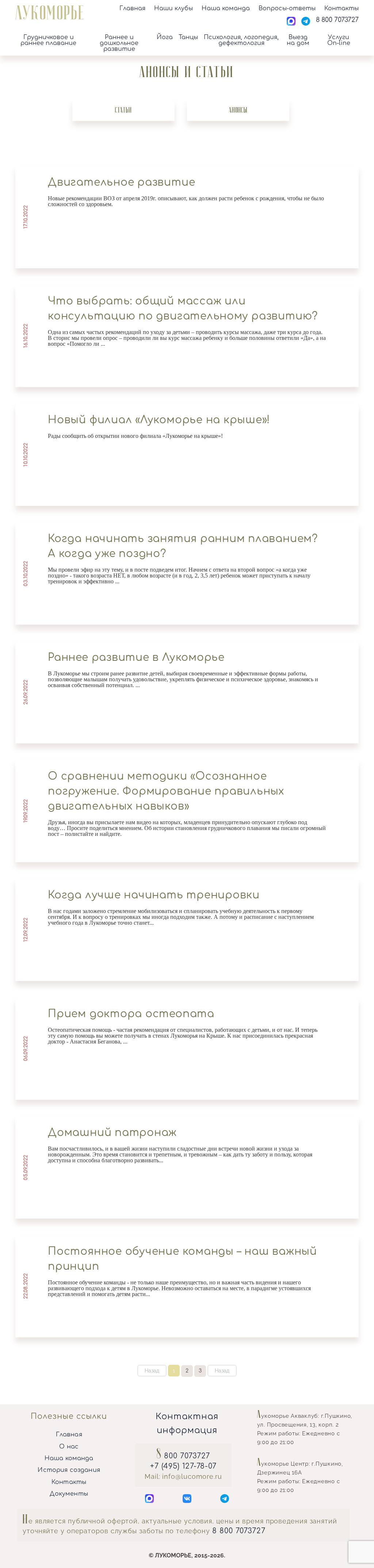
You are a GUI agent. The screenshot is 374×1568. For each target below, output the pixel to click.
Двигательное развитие (121, 182)
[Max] (291, 22)
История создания (69, 1470)
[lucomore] (49, 17)
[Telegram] (305, 22)
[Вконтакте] (187, 1499)
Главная (132, 8)
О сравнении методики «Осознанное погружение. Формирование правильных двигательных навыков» (166, 791)
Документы (69, 1494)
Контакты (341, 8)
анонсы (238, 110)
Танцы (188, 37)
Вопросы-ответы (287, 8)
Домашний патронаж (112, 1133)
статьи (123, 110)
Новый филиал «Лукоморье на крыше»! (159, 420)
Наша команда (226, 8)
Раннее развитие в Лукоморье (136, 657)
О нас (69, 1446)
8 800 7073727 (239, 1531)
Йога (165, 37)
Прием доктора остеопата (131, 1014)
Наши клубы (173, 8)
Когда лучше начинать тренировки (154, 895)
